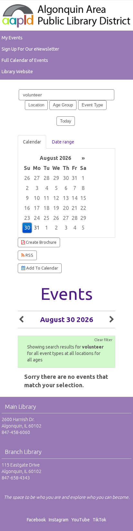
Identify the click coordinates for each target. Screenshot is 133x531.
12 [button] (56, 198)
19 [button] (56, 208)
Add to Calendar (41, 268)
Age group (63, 105)
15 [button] (83, 198)
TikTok (99, 519)
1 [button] (83, 178)
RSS (29, 255)
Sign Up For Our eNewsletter (30, 49)
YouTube (80, 519)
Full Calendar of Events (25, 60)
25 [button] (46, 218)
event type (92, 105)
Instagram (59, 519)
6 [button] (66, 188)
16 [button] (27, 208)
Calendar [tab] (32, 141)
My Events (12, 37)
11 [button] (46, 198)
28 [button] (46, 178)
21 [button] (74, 208)
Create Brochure (40, 242)
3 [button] (37, 188)
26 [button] (27, 178)
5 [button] (56, 188)
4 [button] (46, 188)
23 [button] (27, 218)
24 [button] (37, 218)
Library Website (17, 71)
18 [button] (46, 208)
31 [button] (74, 178)
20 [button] (66, 208)
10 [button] (37, 198)
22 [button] (83, 208)
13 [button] (66, 198)
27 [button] (37, 178)
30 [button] (66, 178)
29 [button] (56, 178)
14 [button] (74, 198)
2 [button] (27, 188)
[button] (21, 319)
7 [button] (74, 188)
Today (65, 121)
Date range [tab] (63, 141)
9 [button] (27, 198)
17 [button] (37, 208)
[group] (66, 193)
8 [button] (83, 188)
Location (36, 105)
